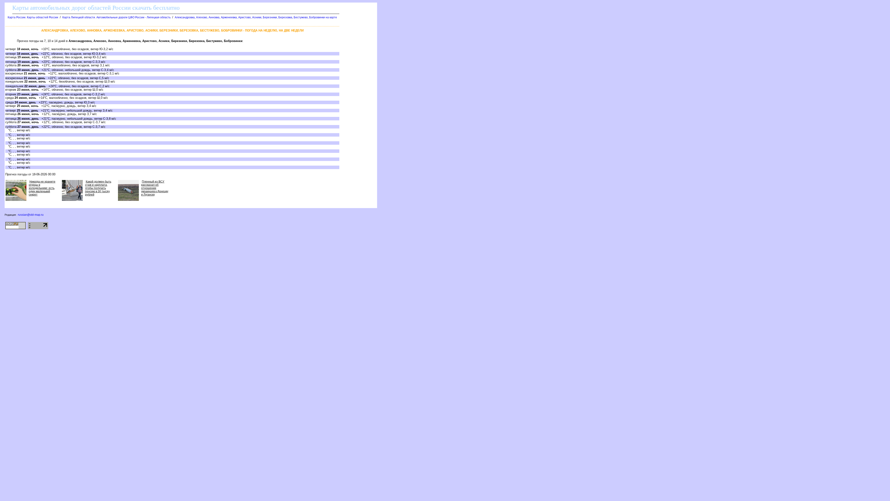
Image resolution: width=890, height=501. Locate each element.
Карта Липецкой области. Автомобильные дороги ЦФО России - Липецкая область (116, 17)
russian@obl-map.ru (31, 214)
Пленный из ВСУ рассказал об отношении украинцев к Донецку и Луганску (154, 188)
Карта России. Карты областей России (33, 17)
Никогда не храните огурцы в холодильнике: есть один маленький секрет (42, 188)
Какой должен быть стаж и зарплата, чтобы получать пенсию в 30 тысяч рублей (98, 188)
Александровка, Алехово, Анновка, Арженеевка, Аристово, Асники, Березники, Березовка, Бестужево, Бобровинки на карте (256, 17)
